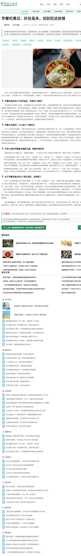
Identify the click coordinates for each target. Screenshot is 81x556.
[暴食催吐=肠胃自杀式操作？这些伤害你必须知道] (8, 306)
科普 (55, 4)
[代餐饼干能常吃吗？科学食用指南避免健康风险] (67, 243)
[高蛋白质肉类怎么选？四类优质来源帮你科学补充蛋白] (8, 243)
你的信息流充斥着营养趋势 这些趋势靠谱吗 (18, 293)
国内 (42, 4)
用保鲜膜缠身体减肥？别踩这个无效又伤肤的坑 (19, 270)
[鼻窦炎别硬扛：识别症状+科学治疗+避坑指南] (8, 315)
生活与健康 (24, 11)
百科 (68, 4)
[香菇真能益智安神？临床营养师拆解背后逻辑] (67, 254)
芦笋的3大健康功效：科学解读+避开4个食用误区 (20, 266)
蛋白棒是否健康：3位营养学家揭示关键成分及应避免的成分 (24, 289)
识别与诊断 (35, 11)
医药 (61, 4)
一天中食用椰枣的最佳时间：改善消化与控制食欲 (20, 285)
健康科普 (7, 25)
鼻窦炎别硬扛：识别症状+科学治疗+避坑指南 (30, 315)
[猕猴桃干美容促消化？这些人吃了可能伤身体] (8, 254)
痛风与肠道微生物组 (69, 293)
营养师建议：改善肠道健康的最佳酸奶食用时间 (19, 277)
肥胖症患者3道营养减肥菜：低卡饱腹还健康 (18, 262)
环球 (48, 4)
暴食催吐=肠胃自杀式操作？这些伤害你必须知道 (31, 306)
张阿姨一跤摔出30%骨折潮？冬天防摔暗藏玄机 (19, 281)
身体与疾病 (58, 11)
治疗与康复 (47, 11)
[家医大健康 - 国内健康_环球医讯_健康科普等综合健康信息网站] (9, 4)
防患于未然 (69, 11)
